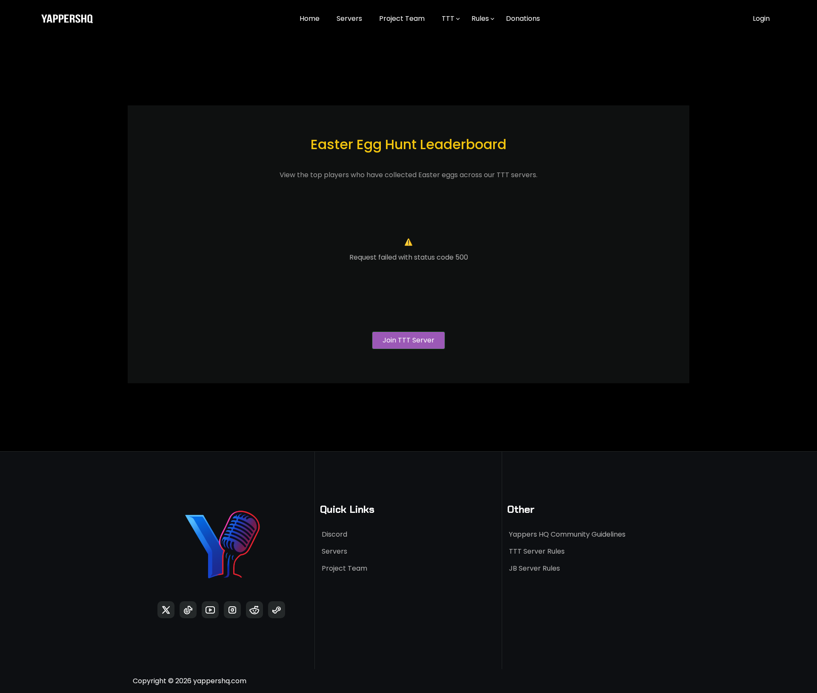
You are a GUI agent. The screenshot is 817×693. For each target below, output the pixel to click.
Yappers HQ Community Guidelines (567, 534)
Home (310, 18)
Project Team (402, 18)
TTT (448, 18)
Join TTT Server (408, 340)
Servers (349, 18)
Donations (523, 18)
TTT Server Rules (537, 551)
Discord (334, 534)
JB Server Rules (534, 568)
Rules (480, 18)
